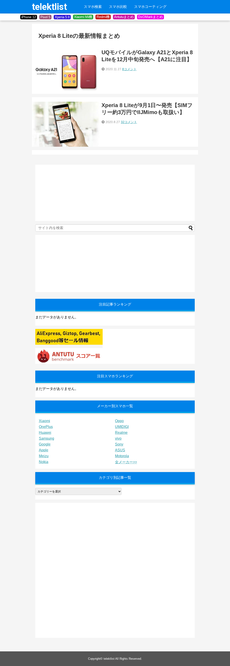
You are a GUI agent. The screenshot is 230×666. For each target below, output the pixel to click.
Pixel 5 (45, 17)
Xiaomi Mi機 (83, 17)
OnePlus (46, 427)
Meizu (44, 456)
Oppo (119, 421)
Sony (119, 444)
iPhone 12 (28, 17)
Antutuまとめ (124, 17)
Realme (121, 432)
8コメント (129, 69)
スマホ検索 (93, 7)
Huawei (45, 432)
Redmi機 (103, 17)
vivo (118, 438)
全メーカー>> (126, 462)
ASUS (120, 450)
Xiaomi (44, 421)
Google (45, 444)
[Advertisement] (69, 193)
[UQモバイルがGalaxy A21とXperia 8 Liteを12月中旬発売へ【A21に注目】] (65, 71)
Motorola (122, 456)
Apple (43, 450)
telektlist (49, 7)
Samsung (46, 438)
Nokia (43, 462)
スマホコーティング (150, 7)
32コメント (129, 122)
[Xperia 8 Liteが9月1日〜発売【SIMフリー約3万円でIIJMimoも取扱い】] (65, 124)
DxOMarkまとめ (150, 17)
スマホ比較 (118, 7)
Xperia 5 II (62, 17)
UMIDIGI (122, 427)
